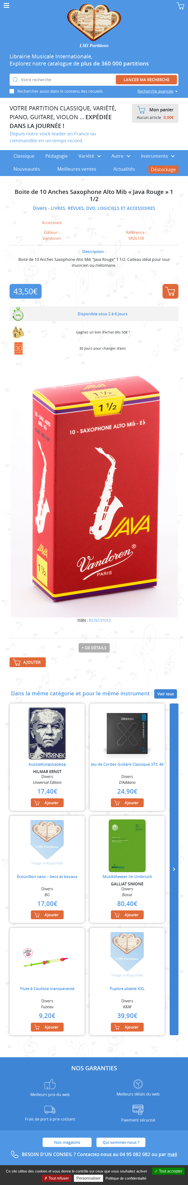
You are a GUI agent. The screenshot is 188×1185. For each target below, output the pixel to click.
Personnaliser (88, 1178)
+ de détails (94, 647)
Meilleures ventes (76, 169)
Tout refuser (58, 1178)
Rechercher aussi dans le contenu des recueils (60, 91)
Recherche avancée (155, 91)
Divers (40, 208)
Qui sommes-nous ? (121, 1142)
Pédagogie (56, 156)
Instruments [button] (155, 156)
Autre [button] (118, 156)
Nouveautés (26, 169)
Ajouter (170, 291)
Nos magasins (67, 1142)
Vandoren (52, 238)
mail (172, 1154)
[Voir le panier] (180, 5)
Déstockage (163, 169)
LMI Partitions (94, 45)
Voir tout (165, 694)
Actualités (124, 169)
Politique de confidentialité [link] (126, 1178)
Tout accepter (170, 1171)
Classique (24, 156)
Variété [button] (87, 156)
